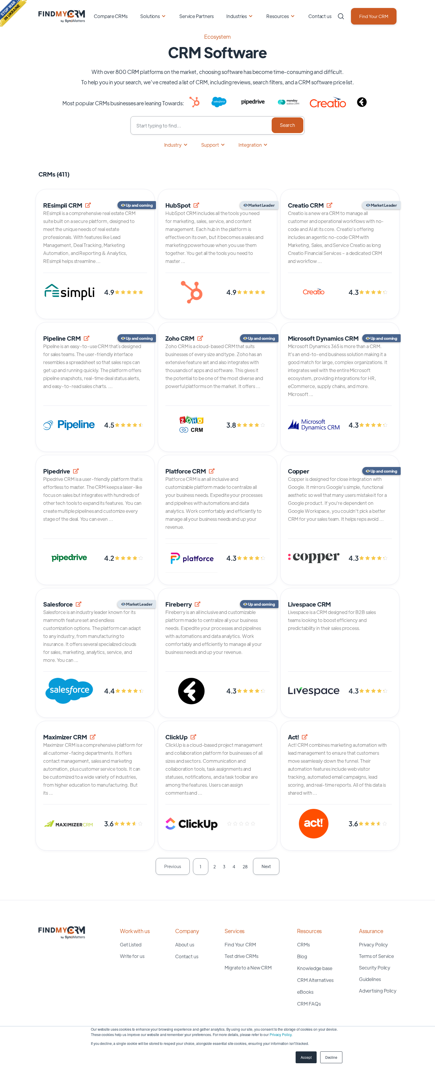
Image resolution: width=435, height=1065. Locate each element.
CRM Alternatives (315, 980)
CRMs (303, 944)
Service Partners (196, 16)
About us (184, 944)
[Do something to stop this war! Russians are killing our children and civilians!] (13, 13)
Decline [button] (331, 1057)
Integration (250, 145)
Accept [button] (306, 1057)
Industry (173, 145)
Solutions (150, 16)
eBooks (305, 992)
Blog (302, 956)
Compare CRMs (111, 16)
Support (210, 145)
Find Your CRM (373, 16)
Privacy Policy (280, 1034)
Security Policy (375, 967)
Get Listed (130, 944)
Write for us (132, 956)
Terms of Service (376, 956)
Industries (236, 16)
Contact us (319, 16)
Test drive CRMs (241, 956)
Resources (277, 16)
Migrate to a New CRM (248, 967)
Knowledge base (314, 968)
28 (245, 866)
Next (266, 866)
